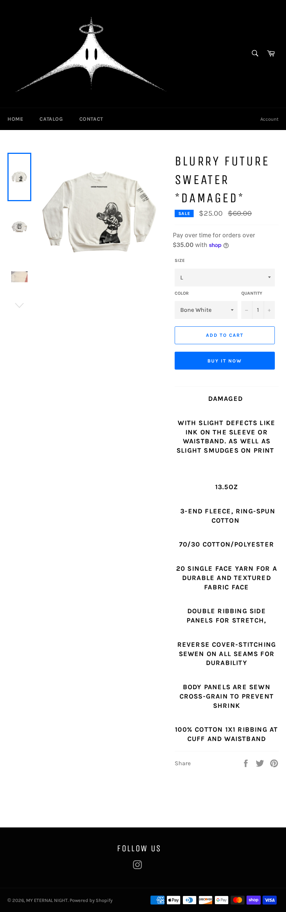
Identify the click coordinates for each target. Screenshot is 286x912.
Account (269, 119)
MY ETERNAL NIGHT (47, 900)
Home (15, 119)
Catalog (51, 119)
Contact (91, 119)
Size (180, 260)
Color (182, 293)
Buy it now (224, 361)
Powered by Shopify (91, 900)
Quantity (251, 293)
